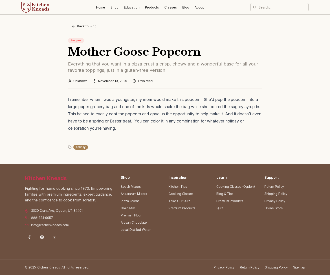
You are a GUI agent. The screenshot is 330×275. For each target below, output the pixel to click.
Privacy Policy (274, 201)
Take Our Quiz (179, 201)
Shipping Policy (275, 194)
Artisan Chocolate (134, 222)
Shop (114, 7)
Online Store (273, 208)
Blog (185, 7)
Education (132, 7)
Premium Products (182, 208)
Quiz (219, 208)
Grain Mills (128, 208)
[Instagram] (41, 237)
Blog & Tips (224, 194)
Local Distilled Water (136, 229)
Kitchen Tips (178, 186)
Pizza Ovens (130, 201)
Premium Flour (131, 215)
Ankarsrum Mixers (134, 194)
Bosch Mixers (131, 186)
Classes (170, 7)
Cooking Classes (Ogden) (235, 186)
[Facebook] (29, 237)
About (199, 7)
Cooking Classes (181, 194)
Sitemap (299, 267)
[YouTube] (54, 237)
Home (100, 7)
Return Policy (274, 186)
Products (152, 7)
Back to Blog (87, 26)
